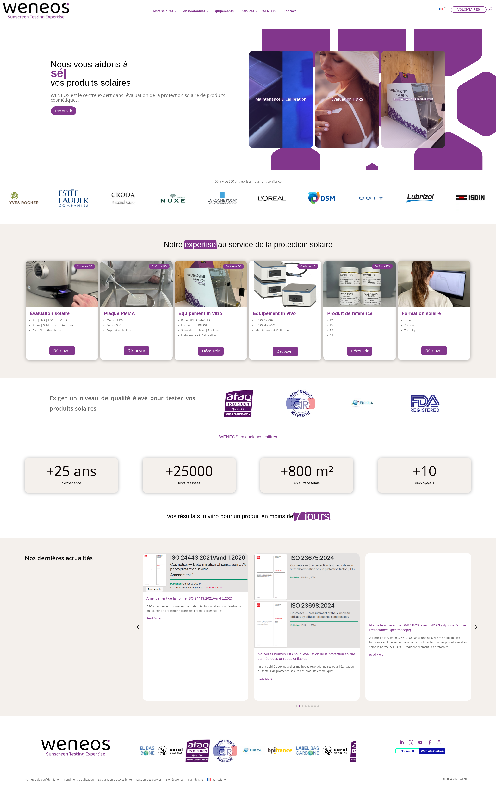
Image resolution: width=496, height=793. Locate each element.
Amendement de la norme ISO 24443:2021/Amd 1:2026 (189, 598)
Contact (290, 11)
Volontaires (468, 9)
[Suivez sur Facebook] (430, 742)
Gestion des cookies (149, 779)
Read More (153, 618)
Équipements (223, 11)
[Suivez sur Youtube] (420, 742)
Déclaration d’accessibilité (115, 779)
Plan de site (195, 779)
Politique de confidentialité (42, 779)
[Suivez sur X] (411, 742)
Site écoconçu (175, 779)
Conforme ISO (233, 266)
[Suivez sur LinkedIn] (402, 742)
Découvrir (63, 110)
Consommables (193, 11)
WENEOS (269, 11)
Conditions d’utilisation (79, 779)
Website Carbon (432, 751)
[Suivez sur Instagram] (439, 742)
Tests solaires (163, 11)
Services (248, 11)
